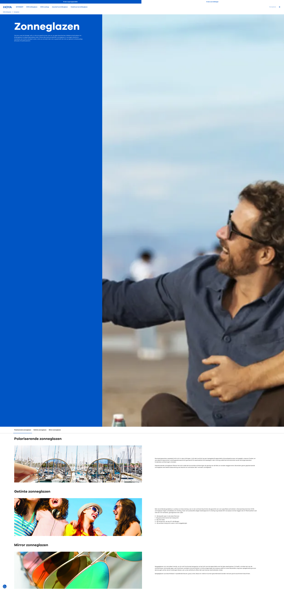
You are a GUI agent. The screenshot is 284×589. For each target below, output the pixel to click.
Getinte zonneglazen (40, 430)
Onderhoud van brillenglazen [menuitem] (79, 7)
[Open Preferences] (5, 586)
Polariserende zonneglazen (22, 430)
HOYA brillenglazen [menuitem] (31, 7)
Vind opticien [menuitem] (272, 7)
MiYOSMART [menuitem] (19, 7)
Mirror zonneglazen (55, 430)
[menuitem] (281, 7)
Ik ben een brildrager (212, 2)
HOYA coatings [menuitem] (44, 7)
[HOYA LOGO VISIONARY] (7, 7)
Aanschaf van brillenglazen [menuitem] (60, 7)
